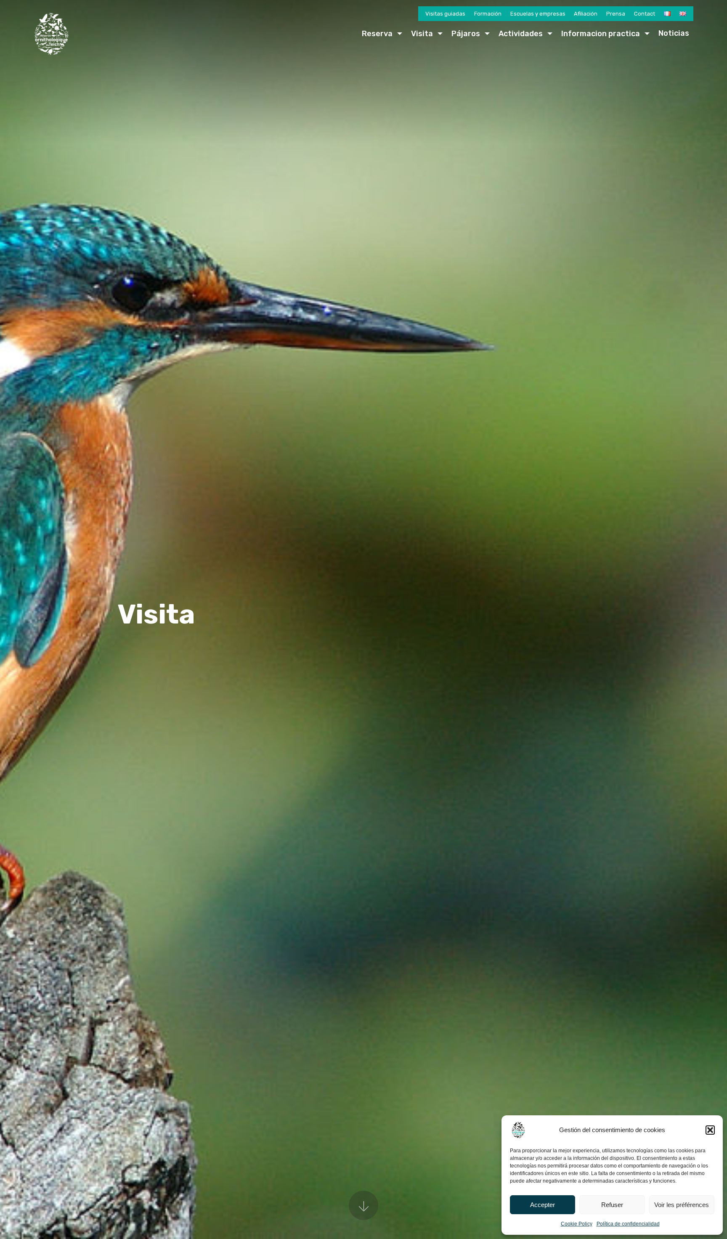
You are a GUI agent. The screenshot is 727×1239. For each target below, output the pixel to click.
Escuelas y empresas (537, 14)
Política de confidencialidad (628, 1224)
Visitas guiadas (445, 14)
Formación (487, 14)
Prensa (615, 14)
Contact (644, 14)
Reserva (377, 33)
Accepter (542, 1204)
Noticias (673, 33)
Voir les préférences (681, 1204)
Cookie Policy (576, 1224)
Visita (422, 33)
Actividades (521, 33)
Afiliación (585, 14)
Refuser (612, 1204)
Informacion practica (600, 33)
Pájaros (465, 33)
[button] (710, 1130)
